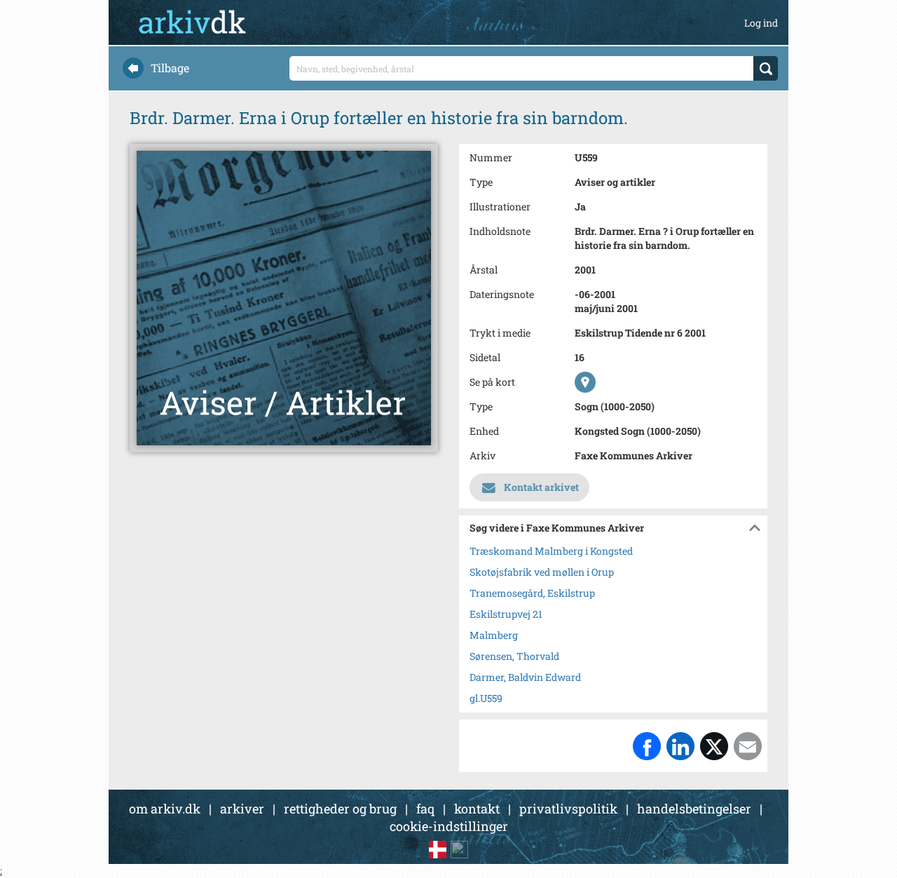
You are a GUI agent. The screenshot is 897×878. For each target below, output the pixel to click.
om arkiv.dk (164, 808)
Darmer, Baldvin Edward (525, 677)
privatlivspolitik (568, 808)
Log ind (761, 22)
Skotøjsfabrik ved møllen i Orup (542, 572)
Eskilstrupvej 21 (506, 614)
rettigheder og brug (340, 808)
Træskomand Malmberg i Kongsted (551, 551)
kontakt (477, 808)
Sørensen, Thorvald (514, 656)
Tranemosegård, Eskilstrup (532, 593)
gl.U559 (486, 698)
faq (425, 808)
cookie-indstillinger (449, 826)
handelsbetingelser (694, 808)
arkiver (242, 808)
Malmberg (494, 635)
